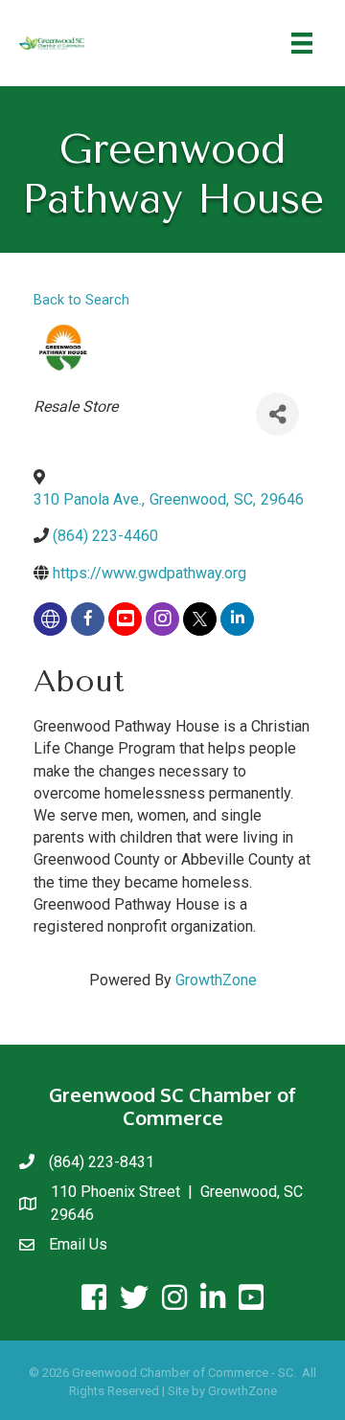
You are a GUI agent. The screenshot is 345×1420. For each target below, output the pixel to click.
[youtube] (125, 619)
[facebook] (87, 619)
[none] (50, 619)
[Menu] (302, 43)
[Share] (277, 414)
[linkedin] (237, 619)
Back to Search (81, 300)
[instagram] (162, 619)
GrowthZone (216, 980)
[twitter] (200, 619)
